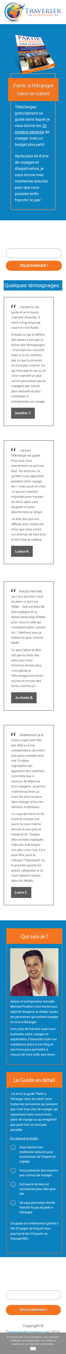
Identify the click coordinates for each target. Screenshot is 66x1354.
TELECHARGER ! (34, 265)
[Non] (61, 1343)
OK (33, 1348)
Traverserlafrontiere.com (28, 1332)
